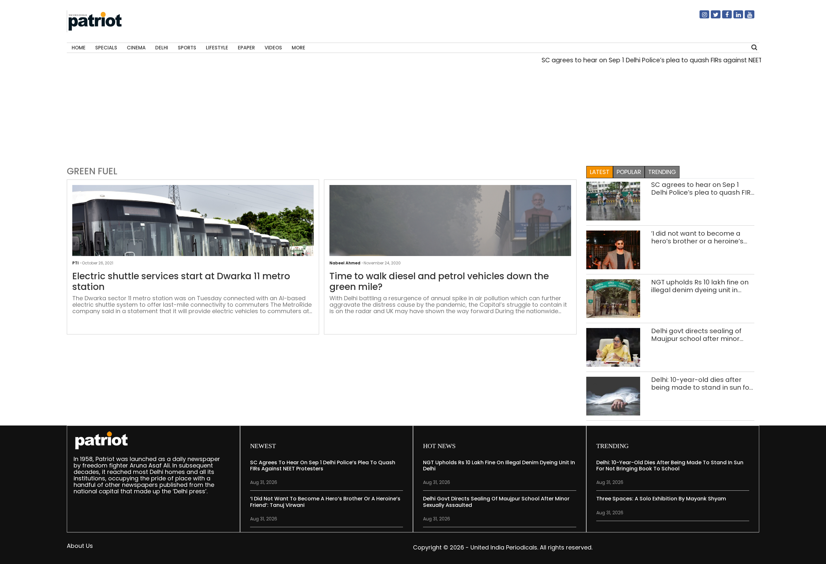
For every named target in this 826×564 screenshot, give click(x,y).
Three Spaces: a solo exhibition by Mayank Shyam (661, 498)
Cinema (136, 47)
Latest (599, 172)
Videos (273, 47)
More (298, 47)
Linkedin (734, 17)
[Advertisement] (410, 113)
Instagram (700, 17)
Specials (106, 47)
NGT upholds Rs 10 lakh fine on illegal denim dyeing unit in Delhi (700, 286)
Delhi (161, 47)
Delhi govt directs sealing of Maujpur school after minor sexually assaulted (696, 335)
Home (79, 47)
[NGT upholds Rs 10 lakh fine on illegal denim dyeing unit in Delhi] (613, 298)
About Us (80, 546)
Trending (662, 172)
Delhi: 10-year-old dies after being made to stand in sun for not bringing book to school (701, 383)
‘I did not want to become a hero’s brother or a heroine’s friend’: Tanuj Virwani (697, 237)
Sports (187, 47)
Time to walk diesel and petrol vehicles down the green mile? (439, 281)
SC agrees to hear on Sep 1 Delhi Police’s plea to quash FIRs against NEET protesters (651, 60)
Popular (629, 172)
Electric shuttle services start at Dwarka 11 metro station (181, 281)
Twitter (712, 17)
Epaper (246, 47)
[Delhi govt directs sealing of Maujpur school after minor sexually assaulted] (613, 347)
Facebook (723, 17)
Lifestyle (217, 47)
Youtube (745, 17)
